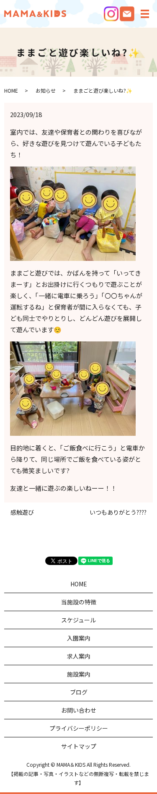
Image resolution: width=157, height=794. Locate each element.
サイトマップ (78, 746)
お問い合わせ (78, 710)
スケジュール (78, 620)
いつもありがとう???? (118, 512)
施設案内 (78, 674)
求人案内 (78, 656)
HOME (11, 90)
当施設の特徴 (78, 602)
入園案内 (78, 638)
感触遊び (22, 512)
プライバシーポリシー (78, 728)
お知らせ (46, 90)
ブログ (79, 692)
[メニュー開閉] (145, 14)
